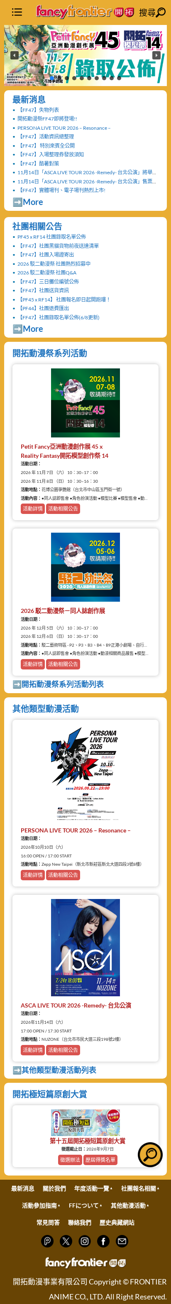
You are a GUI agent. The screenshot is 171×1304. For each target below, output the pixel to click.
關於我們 (54, 1188)
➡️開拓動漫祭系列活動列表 (58, 684)
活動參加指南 (39, 1205)
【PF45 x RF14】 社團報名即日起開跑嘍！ (64, 299)
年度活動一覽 (91, 1188)
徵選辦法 (70, 1160)
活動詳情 (33, 509)
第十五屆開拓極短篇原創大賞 (87, 1140)
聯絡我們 (79, 1222)
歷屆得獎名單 (100, 1160)
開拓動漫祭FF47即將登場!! (47, 119)
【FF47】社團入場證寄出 (45, 255)
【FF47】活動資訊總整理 (45, 136)
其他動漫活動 (128, 1205)
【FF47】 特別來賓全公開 (46, 146)
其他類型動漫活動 (45, 709)
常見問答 (48, 1222)
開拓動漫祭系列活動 (49, 353)
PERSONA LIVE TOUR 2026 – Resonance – (64, 128)
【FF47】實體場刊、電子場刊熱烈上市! (61, 190)
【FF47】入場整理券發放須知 (50, 154)
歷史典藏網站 (117, 1222)
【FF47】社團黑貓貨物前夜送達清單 (58, 246)
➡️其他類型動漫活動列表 (54, 1069)
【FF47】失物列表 (38, 110)
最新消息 (29, 99)
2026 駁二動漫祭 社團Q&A (46, 272)
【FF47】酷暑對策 (38, 164)
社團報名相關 (138, 1188)
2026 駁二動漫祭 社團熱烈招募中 (53, 264)
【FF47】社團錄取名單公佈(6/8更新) (58, 317)
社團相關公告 (37, 226)
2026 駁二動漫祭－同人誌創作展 (63, 610)
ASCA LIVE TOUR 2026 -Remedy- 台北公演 (76, 1005)
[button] (85, 55)
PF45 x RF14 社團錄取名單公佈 (51, 237)
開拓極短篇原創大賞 (49, 1094)
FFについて (84, 1205)
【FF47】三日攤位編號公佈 (48, 282)
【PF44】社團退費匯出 (43, 308)
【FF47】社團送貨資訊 (43, 290)
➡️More (27, 202)
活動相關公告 (63, 509)
